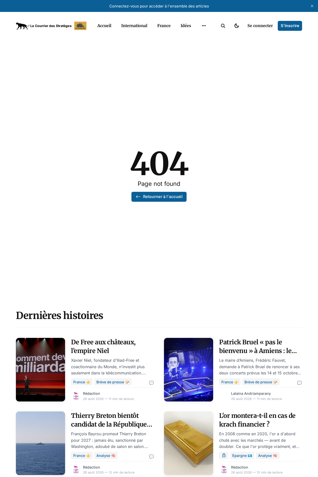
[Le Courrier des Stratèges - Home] (51, 26)
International (134, 25)
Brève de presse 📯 (112, 382)
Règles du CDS (203, 56)
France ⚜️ (81, 382)
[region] (203, 25)
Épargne (198, 37)
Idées (186, 25)
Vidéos (197, 47)
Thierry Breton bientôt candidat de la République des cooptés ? (109, 424)
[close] (312, 6)
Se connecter (260, 25)
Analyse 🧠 (106, 455)
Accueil (104, 25)
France (164, 25)
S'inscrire (290, 25)
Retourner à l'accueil (162, 196)
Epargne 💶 (242, 455)
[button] (223, 25)
